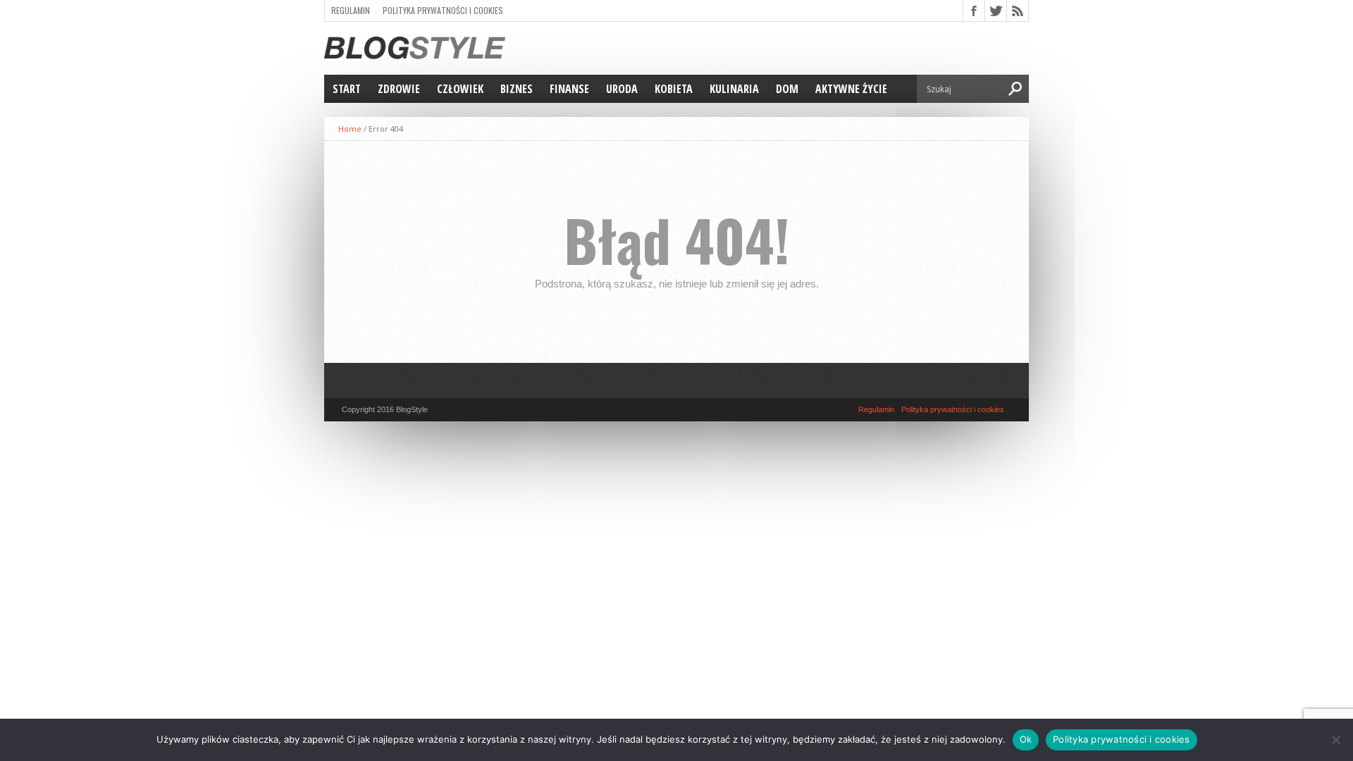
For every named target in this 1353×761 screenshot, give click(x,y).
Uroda (622, 89)
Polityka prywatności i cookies (443, 10)
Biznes (516, 89)
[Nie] (1335, 740)
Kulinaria (734, 89)
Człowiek (460, 89)
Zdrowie (399, 89)
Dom (787, 89)
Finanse (569, 89)
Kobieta (674, 89)
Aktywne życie (851, 89)
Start (347, 89)
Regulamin (350, 10)
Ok (1026, 739)
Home (350, 128)
